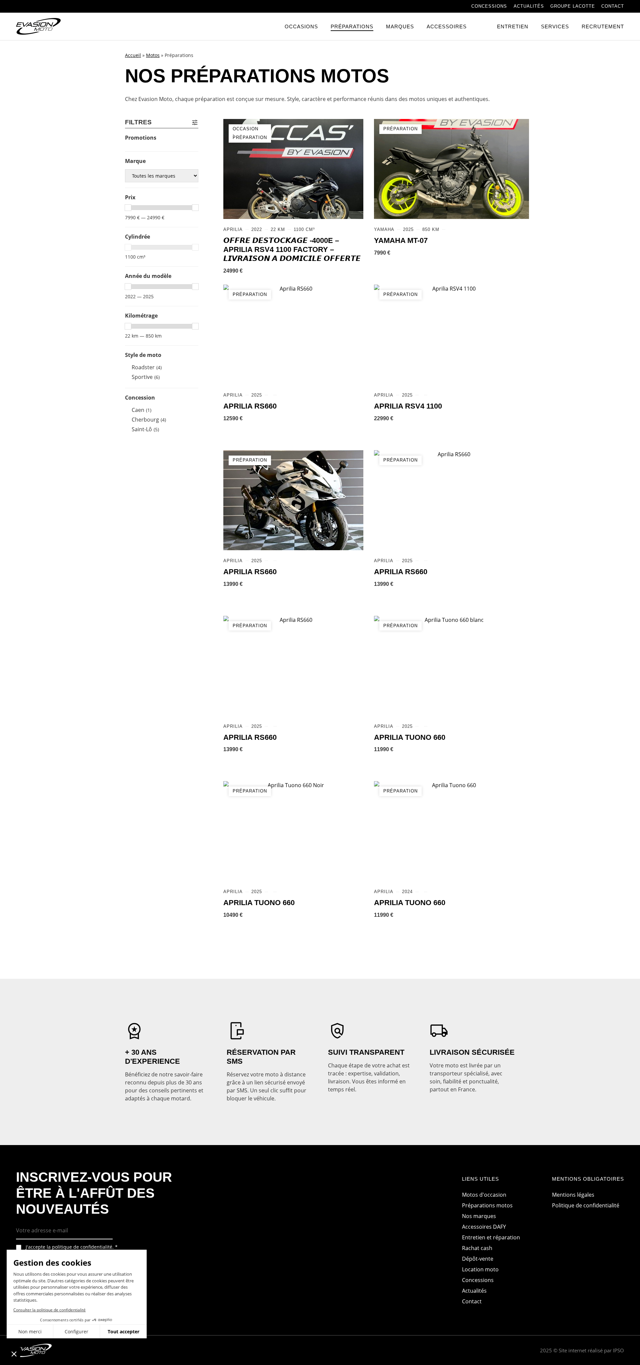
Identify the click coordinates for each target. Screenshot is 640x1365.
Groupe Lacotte (572, 6)
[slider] (128, 207)
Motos (153, 55)
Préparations (352, 26)
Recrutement (603, 26)
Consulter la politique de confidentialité (49, 1310)
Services (555, 26)
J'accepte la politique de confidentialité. (72, 1247)
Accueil (133, 55)
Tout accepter (123, 1331)
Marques (400, 26)
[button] (14, 1354)
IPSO (618, 1350)
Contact (612, 6)
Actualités (529, 6)
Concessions (489, 6)
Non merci (30, 1331)
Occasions (301, 26)
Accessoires (447, 26)
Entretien (512, 26)
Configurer (76, 1331)
